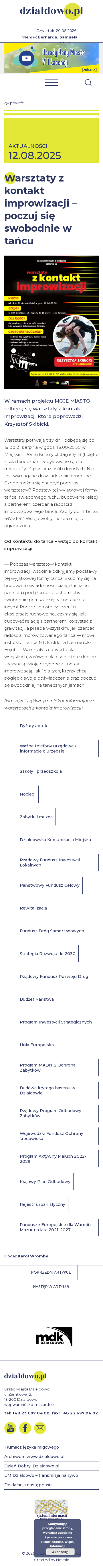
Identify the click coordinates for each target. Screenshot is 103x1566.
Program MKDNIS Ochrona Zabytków (48, 1068)
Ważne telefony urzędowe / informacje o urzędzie (48, 748)
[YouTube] (10, 1428)
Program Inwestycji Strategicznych (56, 1022)
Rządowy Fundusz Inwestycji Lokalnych (50, 862)
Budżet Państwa (37, 999)
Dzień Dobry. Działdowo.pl (31, 1466)
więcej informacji (62, 1544)
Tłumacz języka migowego (31, 1447)
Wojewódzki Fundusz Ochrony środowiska (51, 1136)
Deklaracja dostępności (28, 1484)
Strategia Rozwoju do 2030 (48, 953)
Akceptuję (60, 1551)
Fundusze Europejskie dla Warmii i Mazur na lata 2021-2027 (55, 1227)
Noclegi (27, 794)
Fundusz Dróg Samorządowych (52, 930)
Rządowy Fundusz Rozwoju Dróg (54, 976)
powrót (16, 103)
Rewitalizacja (33, 908)
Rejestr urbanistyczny (42, 1204)
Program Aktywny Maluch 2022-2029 (53, 1159)
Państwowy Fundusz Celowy (50, 885)
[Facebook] (25, 1428)
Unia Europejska (37, 1044)
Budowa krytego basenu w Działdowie (47, 1090)
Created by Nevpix (51, 1559)
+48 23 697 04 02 (79, 1413)
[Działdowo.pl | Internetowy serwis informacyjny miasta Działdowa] (51, 11)
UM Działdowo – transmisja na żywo (41, 1475)
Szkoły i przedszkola (41, 771)
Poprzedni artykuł (51, 1272)
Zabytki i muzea (36, 816)
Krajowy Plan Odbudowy (45, 1181)
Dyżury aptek (33, 725)
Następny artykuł (51, 1286)
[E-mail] (40, 1428)
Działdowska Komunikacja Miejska (55, 839)
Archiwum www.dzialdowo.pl (34, 1456)
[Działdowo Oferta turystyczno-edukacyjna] (51, 58)
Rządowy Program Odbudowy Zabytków (50, 1113)
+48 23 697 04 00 (30, 1413)
